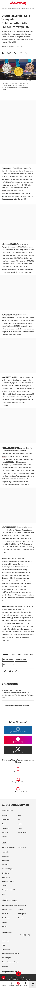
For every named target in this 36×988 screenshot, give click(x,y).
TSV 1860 (5, 832)
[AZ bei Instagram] (24, 935)
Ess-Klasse (5, 873)
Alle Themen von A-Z (8, 848)
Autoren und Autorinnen (9, 905)
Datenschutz (6, 949)
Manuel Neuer (21, 660)
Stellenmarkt (22, 848)
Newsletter (5, 852)
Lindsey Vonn (8, 660)
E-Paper (4, 922)
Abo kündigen (6, 958)
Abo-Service (6, 918)
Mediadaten (22, 905)
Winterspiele (6, 191)
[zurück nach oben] (18, 974)
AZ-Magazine (22, 914)
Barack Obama (27, 530)
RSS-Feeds (5, 860)
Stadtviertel (6, 820)
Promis (4, 836)
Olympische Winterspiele (12, 665)
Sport (9, 8)
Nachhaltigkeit (22, 832)
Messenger (5, 856)
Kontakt (4, 926)
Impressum (5, 941)
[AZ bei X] (29, 935)
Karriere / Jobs (7, 909)
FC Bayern (5, 828)
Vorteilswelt (6, 877)
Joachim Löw (28, 654)
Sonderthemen (22, 918)
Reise (20, 828)
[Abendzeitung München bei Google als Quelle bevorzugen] (26, 53)
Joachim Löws (7, 451)
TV (19, 820)
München (5, 815)
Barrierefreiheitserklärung (10, 953)
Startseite (4, 8)
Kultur (20, 824)
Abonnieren (5, 914)
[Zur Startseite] (18, 4)
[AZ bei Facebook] (20, 935)
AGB (3, 945)
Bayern (4, 824)
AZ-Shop (20, 909)
